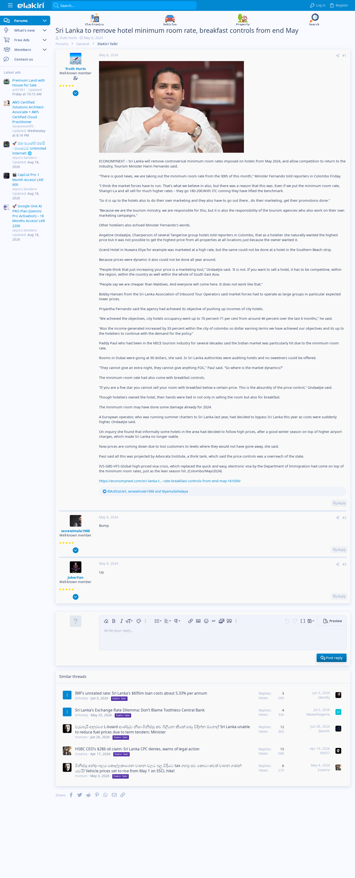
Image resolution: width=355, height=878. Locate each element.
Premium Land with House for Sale (28, 82)
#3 (344, 564)
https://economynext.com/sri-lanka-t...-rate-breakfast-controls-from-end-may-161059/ (170, 480)
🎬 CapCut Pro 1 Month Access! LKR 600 (27, 179)
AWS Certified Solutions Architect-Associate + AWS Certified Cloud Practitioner (28, 112)
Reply (342, 503)
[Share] (337, 55)
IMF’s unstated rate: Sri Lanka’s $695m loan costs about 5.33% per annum (141, 693)
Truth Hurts (68, 38)
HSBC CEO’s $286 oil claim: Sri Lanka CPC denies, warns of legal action (137, 749)
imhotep (81, 698)
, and (147, 491)
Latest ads (12, 72)
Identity (324, 697)
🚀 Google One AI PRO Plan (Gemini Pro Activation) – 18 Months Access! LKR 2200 (28, 216)
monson (81, 737)
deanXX (324, 731)
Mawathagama (318, 714)
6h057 (325, 753)
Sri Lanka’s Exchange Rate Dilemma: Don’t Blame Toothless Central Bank (140, 710)
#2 (344, 518)
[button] (10, 5)
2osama (81, 754)
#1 (344, 55)
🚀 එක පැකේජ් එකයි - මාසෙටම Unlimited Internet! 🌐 (29, 148)
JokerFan (76, 577)
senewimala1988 (75, 530)
